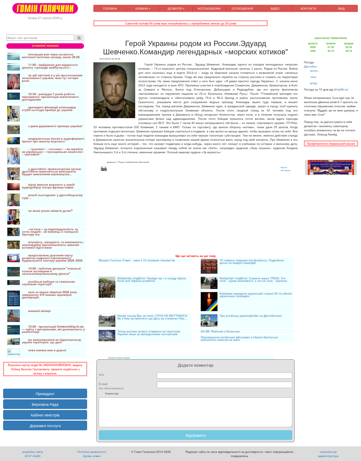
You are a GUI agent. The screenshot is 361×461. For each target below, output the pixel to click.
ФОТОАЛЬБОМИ (209, 8)
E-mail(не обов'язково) (111, 386)
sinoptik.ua (341, 89)
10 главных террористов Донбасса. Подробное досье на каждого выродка (252, 262)
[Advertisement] (195, 207)
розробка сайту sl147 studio (32, 454)
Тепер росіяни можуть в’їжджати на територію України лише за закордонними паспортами (148, 333)
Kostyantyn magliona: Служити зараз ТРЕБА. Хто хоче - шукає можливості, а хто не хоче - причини (253, 280)
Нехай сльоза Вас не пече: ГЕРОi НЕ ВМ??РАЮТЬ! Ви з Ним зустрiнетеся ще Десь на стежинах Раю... (152, 317)
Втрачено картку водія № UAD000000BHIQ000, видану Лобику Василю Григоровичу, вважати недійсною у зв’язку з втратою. (45, 369)
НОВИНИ (142, 8)
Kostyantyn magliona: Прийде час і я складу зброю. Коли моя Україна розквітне (152, 280)
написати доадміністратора (328, 454)
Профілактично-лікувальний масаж (331, 143)
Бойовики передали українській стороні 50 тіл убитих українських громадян (256, 295)
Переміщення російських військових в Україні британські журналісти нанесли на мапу (239, 338)
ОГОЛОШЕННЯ (242, 8)
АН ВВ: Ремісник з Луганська (220, 331)
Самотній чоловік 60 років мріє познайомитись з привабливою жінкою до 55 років (180, 23)
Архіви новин (92, 456)
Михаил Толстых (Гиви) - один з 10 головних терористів (137, 260)
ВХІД (341, 8)
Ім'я (101, 374)
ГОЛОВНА (110, 8)
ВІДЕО (275, 8)
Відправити (196, 435)
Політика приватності (91, 452)
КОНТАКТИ (308, 8)
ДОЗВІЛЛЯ (175, 8)
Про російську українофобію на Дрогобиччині (251, 316)
